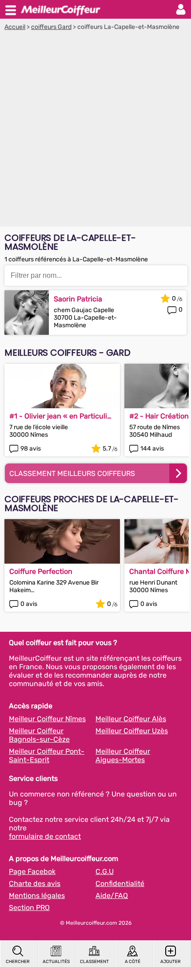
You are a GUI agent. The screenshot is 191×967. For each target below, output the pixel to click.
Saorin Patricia (78, 299)
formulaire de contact (45, 836)
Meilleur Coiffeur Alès (131, 719)
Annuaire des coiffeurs (60, 9)
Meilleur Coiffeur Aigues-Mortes (123, 755)
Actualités (56, 961)
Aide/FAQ (112, 895)
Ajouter (170, 961)
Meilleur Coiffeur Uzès (132, 731)
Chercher (18, 961)
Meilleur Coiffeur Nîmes (47, 719)
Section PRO (29, 907)
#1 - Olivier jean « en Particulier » (61, 416)
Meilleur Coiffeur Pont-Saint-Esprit (46, 755)
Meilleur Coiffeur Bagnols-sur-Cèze (39, 735)
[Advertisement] (95, 131)
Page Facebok (32, 871)
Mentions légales (37, 895)
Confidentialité (120, 883)
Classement (94, 961)
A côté (132, 961)
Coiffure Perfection (40, 571)
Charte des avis (34, 883)
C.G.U (105, 871)
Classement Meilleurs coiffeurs (72, 473)
